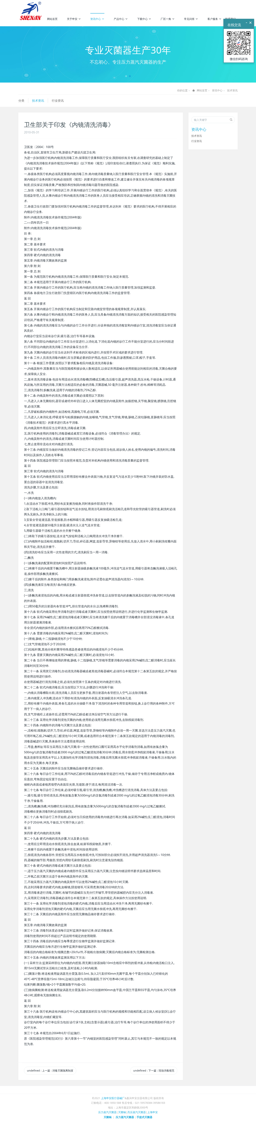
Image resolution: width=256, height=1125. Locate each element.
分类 (21, 101)
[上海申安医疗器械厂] (31, 5)
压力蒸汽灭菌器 (107, 1112)
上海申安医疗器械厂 (113, 1098)
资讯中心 (95, 19)
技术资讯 (232, 90)
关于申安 (72, 19)
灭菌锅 (122, 1112)
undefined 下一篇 (153, 1070)
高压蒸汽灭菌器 (136, 1112)
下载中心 (142, 19)
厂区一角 (166, 19)
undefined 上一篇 (50, 1070)
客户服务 (212, 19)
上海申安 (152, 1112)
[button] (19, 54)
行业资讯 (58, 101)
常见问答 (189, 19)
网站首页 (52, 19)
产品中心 (119, 19)
